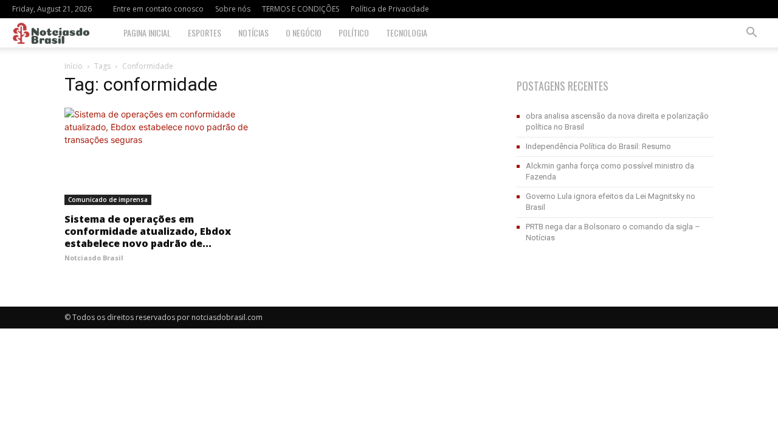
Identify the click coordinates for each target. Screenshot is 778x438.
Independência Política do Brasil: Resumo (598, 146)
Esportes (204, 32)
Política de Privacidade (390, 9)
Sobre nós (232, 9)
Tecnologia (406, 32)
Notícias (253, 32)
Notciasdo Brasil (93, 257)
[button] (751, 34)
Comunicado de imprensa (108, 199)
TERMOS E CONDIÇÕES (300, 9)
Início (73, 66)
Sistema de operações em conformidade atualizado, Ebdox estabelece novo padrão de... (147, 231)
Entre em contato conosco (158, 9)
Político (354, 32)
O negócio (304, 32)
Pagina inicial (147, 32)
